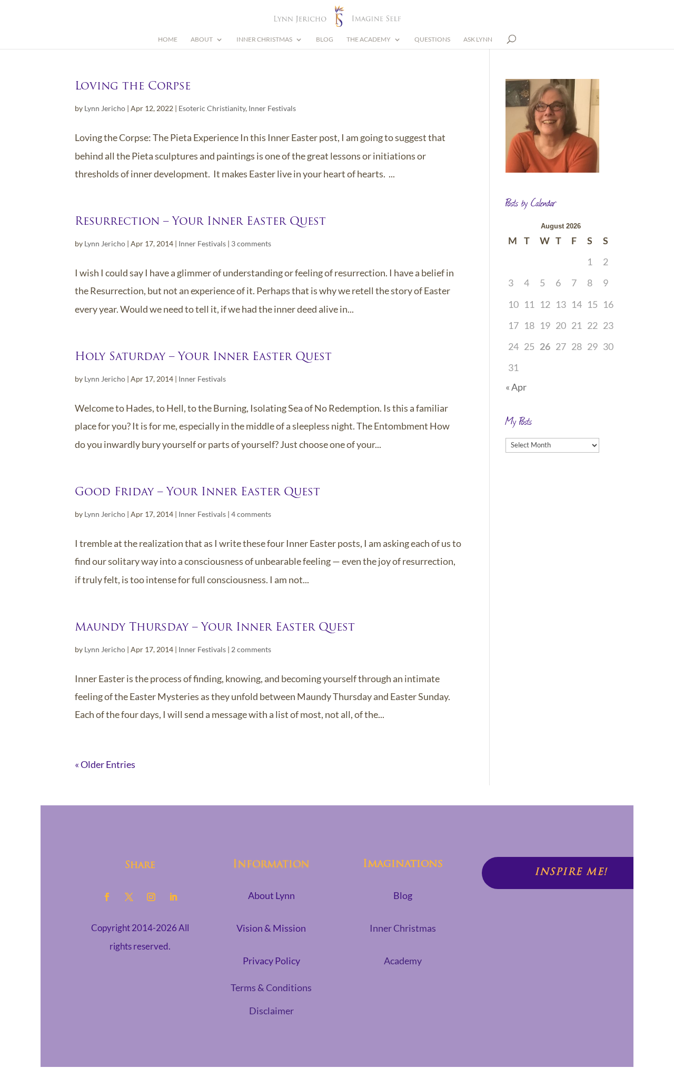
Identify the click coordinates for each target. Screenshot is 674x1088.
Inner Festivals (272, 108)
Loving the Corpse (133, 86)
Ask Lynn (477, 39)
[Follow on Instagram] (151, 897)
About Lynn (271, 895)
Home (167, 39)
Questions (432, 39)
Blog (324, 39)
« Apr (516, 387)
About (202, 39)
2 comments (251, 649)
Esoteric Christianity (212, 108)
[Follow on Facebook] (106, 897)
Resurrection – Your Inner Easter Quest (200, 221)
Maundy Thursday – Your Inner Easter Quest (215, 627)
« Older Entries (105, 764)
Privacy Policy (271, 960)
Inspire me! (571, 872)
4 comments (251, 514)
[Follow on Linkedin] (173, 897)
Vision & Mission (271, 928)
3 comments (251, 243)
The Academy (368, 39)
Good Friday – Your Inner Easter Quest (197, 492)
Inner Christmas (264, 39)
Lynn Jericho (104, 108)
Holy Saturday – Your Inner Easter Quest (203, 357)
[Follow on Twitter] (129, 897)
